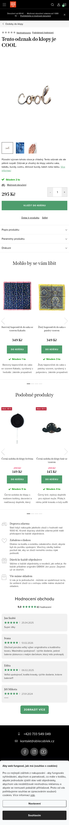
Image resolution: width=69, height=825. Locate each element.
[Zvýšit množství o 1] (64, 192)
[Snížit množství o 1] (50, 192)
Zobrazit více (34, 710)
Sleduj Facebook (25, 752)
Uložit (7, 215)
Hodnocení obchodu (34, 599)
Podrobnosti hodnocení (43, 32)
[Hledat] (52, 4)
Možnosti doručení (16, 185)
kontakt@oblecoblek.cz (37, 740)
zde (32, 795)
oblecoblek (34, 752)
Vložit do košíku (34, 205)
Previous (3, 321)
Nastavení (34, 803)
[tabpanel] (17, 326)
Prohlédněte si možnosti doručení (35, 15)
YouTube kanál (44, 752)
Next (66, 321)
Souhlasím (34, 815)
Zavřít (17, 215)
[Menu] (4, 4)
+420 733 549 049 (37, 733)
